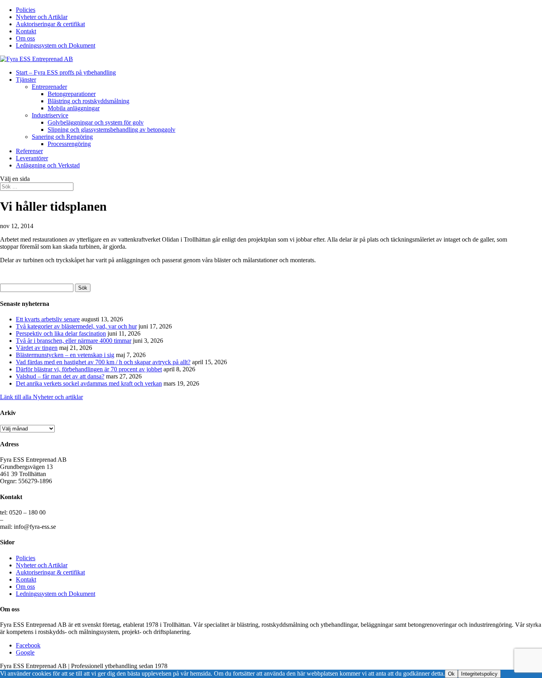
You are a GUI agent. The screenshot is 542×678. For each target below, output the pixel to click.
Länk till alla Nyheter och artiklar (41, 397)
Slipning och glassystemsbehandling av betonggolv (111, 129)
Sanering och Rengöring (62, 136)
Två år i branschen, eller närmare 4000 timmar (73, 340)
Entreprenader (49, 86)
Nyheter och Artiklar (41, 16)
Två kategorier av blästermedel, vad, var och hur (76, 326)
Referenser (29, 151)
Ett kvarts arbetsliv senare (48, 319)
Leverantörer (32, 158)
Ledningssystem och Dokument (55, 45)
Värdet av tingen (37, 347)
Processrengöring (69, 143)
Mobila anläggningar (74, 108)
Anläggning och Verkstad (48, 165)
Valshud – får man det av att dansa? (60, 376)
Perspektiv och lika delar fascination (61, 333)
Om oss (25, 38)
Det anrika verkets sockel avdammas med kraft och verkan (89, 383)
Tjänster (26, 79)
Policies (25, 9)
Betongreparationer (72, 93)
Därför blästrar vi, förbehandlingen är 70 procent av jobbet (89, 369)
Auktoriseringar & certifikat (50, 24)
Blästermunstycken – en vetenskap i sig (65, 354)
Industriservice (50, 115)
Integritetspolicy (479, 674)
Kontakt (26, 31)
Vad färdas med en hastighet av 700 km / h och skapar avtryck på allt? (103, 362)
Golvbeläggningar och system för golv (96, 122)
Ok (451, 674)
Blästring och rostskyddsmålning (88, 101)
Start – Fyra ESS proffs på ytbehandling (66, 72)
